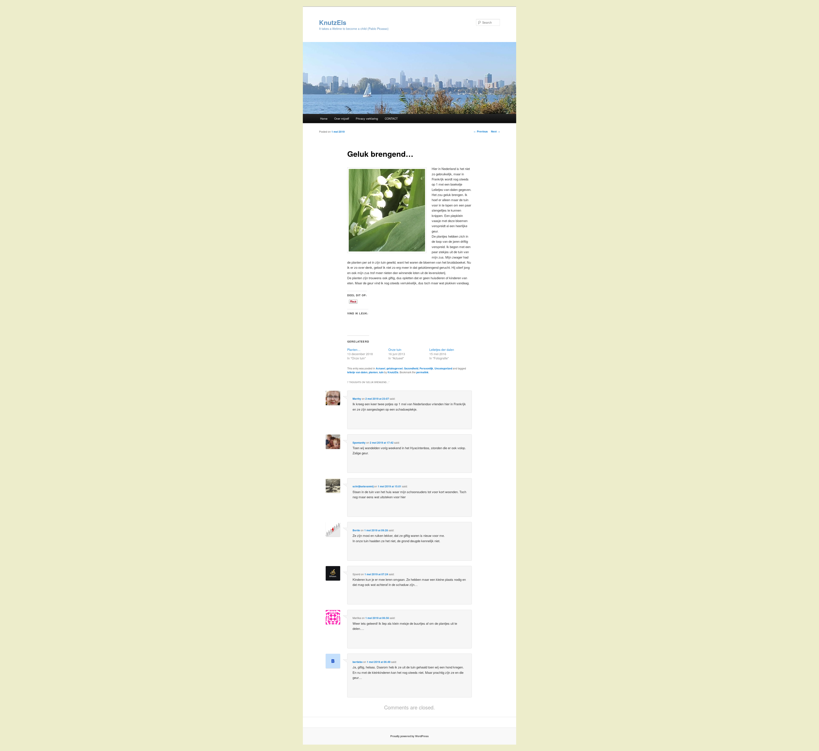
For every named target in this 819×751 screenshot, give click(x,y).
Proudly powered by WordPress (409, 736)
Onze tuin (394, 349)
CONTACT (391, 118)
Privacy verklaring (367, 118)
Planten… (353, 349)
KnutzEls (332, 22)
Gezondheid (411, 368)
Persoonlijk (426, 368)
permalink (422, 372)
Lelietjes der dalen (441, 349)
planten (373, 372)
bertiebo (358, 662)
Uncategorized (443, 368)
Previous (481, 131)
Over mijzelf (341, 118)
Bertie (356, 530)
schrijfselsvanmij (363, 486)
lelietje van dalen (357, 372)
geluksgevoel (394, 368)
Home (323, 118)
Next (495, 131)
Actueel (380, 368)
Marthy (357, 399)
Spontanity (359, 442)
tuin (381, 372)
